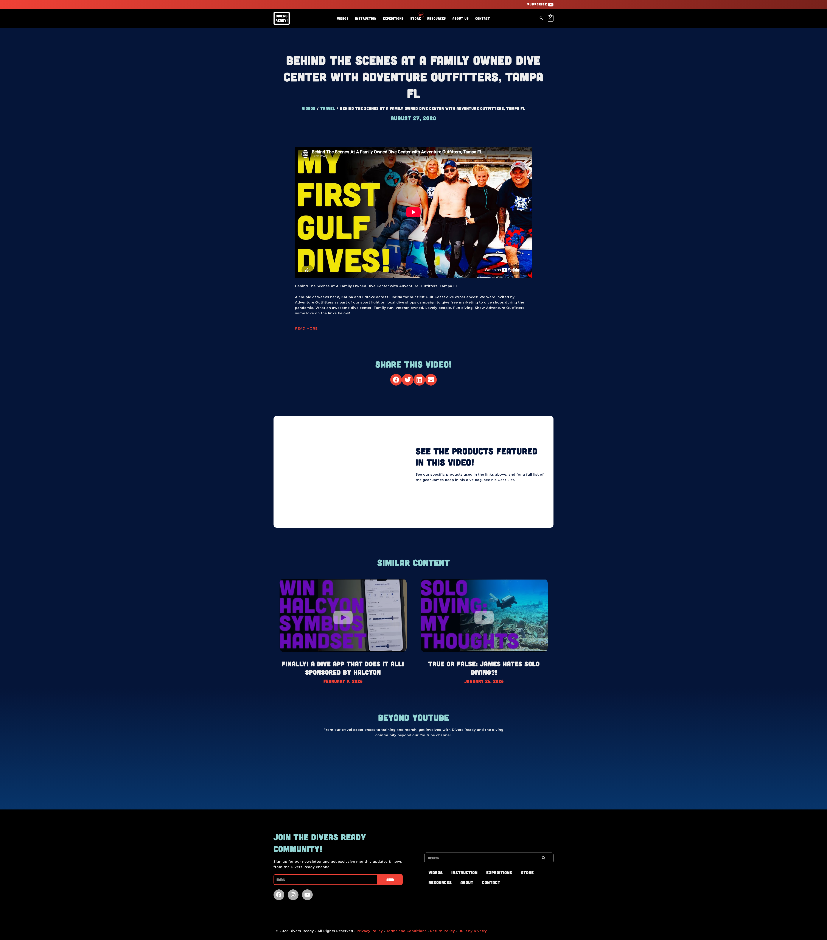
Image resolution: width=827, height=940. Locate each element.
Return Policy (442, 931)
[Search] (543, 858)
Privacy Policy (369, 931)
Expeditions (393, 18)
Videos (343, 18)
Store (415, 18)
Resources (436, 18)
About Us (460, 18)
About (466, 882)
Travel (327, 108)
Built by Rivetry (472, 931)
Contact (482, 18)
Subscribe (537, 4)
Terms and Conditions (406, 931)
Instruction (365, 18)
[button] (541, 18)
